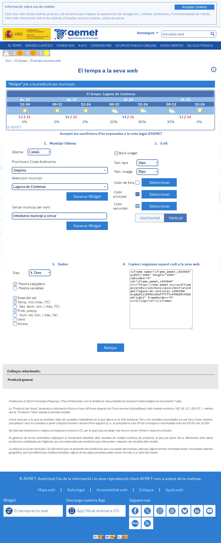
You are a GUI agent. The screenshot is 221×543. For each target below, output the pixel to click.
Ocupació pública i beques (135, 45)
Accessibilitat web (111, 489)
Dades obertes (171, 45)
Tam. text (120, 163)
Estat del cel (27, 298)
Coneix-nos (65, 45)
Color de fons (123, 182)
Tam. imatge (123, 171)
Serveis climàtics (39, 45)
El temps (14, 45)
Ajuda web (174, 489)
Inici (8, 60)
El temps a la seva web (45, 60)
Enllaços (146, 489)
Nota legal (76, 489)
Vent (21, 319)
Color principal (119, 194)
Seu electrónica (200, 45)
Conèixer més (101, 45)
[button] (149, 218)
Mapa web (46, 489)
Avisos (23, 323)
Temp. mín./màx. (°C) (34, 302)
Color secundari (120, 206)
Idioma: (18, 152)
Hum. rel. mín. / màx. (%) (38, 315)
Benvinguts (146, 33)
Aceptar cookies (194, 7)
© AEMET (14, 127)
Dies (16, 273)
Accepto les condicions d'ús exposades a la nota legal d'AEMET (110, 133)
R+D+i (82, 45)
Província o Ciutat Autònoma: (34, 161)
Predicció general (20, 380)
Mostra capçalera (31, 284)
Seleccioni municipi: (27, 178)
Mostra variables (31, 288)
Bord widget (128, 153)
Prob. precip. (27, 310)
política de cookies (113, 18)
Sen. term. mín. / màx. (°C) (39, 306)
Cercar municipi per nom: (31, 207)
